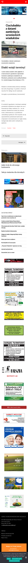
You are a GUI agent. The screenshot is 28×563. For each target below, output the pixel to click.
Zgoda (8, 558)
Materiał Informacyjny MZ (7, 545)
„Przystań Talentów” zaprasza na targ (11, 246)
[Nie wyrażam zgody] (26, 557)
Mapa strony (4, 549)
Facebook (9, 128)
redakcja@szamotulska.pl (8, 537)
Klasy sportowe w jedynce (8, 239)
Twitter (14, 128)
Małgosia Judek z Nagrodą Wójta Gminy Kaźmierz (11, 235)
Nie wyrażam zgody (16, 558)
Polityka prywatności (6, 547)
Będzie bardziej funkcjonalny (9, 231)
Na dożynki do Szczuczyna (8, 242)
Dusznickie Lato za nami (7, 252)
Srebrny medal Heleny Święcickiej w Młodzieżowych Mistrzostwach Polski (11, 222)
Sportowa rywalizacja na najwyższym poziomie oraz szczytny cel (11, 217)
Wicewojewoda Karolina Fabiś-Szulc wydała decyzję (13, 227)
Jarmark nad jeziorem (7, 249)
